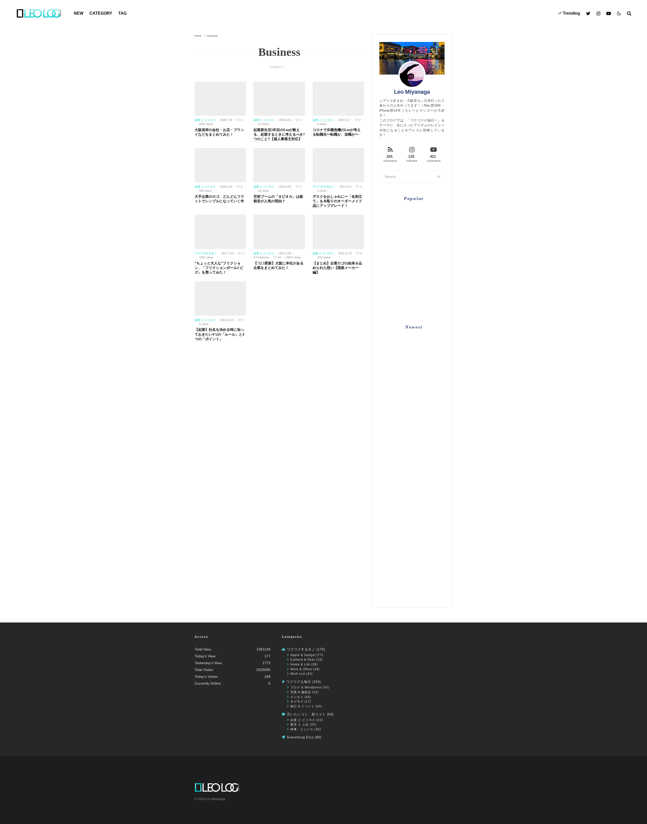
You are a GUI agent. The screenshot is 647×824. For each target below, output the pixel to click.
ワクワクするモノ (324, 186)
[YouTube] (608, 13)
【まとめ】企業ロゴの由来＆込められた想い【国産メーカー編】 (337, 267)
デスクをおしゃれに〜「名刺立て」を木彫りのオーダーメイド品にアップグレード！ (337, 201)
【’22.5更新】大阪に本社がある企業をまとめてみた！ (278, 265)
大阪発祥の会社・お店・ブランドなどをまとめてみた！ (219, 132)
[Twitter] (588, 13)
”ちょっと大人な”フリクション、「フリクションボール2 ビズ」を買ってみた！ (219, 267)
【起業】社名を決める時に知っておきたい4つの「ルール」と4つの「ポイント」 (219, 334)
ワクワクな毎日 (298, 682)
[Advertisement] (412, 529)
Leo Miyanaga (412, 92)
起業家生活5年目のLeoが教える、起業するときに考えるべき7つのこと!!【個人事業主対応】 (279, 134)
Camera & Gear (302, 659)
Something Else (300, 737)
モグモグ (297, 701)
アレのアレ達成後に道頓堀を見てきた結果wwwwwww (422, 342)
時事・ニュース (301, 729)
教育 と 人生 (299, 724)
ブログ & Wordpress (306, 687)
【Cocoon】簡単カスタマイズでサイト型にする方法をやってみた (422, 257)
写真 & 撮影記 (300, 692)
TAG (122, 13)
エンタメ (297, 696)
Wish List (297, 673)
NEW (78, 13)
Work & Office (301, 669)
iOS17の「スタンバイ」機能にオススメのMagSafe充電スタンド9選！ (421, 436)
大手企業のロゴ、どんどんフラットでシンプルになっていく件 (219, 199)
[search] (439, 177)
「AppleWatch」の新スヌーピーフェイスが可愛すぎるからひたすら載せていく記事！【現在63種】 (422, 393)
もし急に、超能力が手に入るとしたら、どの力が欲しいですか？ (422, 235)
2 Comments (261, 257)
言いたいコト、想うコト (306, 714)
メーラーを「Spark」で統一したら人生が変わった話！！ (422, 300)
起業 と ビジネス (205, 119)
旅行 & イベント (302, 706)
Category (100, 13)
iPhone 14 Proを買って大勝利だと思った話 (421, 414)
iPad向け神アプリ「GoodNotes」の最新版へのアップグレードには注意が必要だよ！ (422, 367)
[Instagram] (598, 13)
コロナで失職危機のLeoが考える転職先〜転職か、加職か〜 (337, 132)
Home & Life (300, 664)
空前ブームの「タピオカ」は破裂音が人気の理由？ (278, 199)
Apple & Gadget (303, 655)
